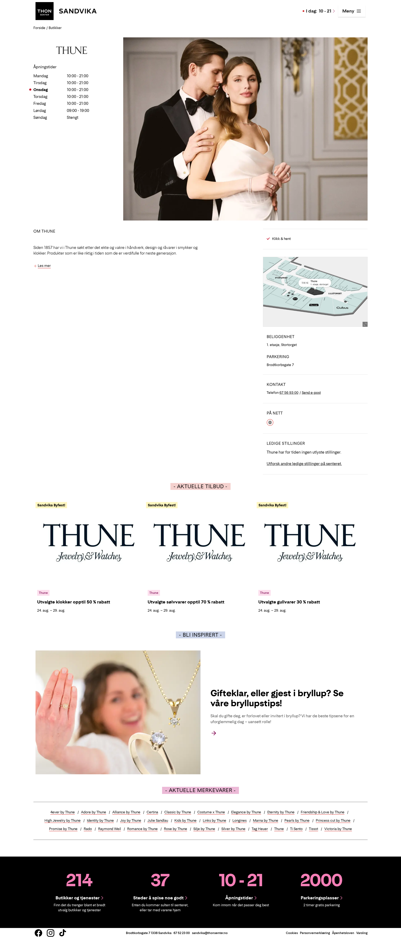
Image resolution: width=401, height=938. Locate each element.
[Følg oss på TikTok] (63, 933)
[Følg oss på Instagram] (51, 933)
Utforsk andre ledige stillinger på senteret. (304, 463)
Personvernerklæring (315, 933)
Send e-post (311, 392)
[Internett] (270, 422)
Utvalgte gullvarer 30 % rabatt (289, 602)
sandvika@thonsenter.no (210, 933)
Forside (39, 28)
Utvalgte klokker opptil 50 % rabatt (73, 602)
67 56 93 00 (288, 392)
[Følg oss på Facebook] (38, 933)
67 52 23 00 (182, 933)
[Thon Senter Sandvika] (66, 11)
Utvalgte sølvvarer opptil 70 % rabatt (186, 602)
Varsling (362, 933)
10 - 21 (318, 11)
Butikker (55, 28)
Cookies (292, 933)
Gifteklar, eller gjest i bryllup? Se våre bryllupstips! (277, 698)
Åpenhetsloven (343, 933)
